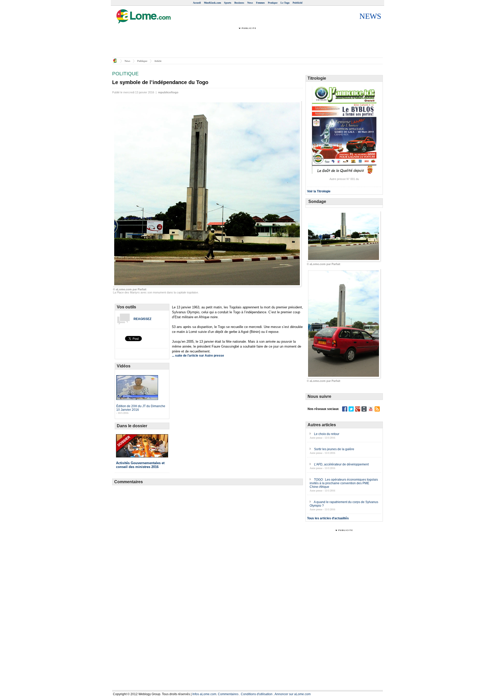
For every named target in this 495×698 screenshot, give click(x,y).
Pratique (272, 2)
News (250, 2)
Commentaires (228, 694)
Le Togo (285, 2)
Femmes (260, 2)
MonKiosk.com (212, 2)
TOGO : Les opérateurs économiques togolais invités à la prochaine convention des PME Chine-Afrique (344, 483)
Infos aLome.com (204, 694)
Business (239, 2)
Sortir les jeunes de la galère (334, 449)
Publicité (297, 2)
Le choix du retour (326, 434)
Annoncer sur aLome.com (293, 694)
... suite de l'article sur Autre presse (198, 355)
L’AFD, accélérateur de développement (341, 464)
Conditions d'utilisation (257, 694)
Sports (227, 2)
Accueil (197, 2)
